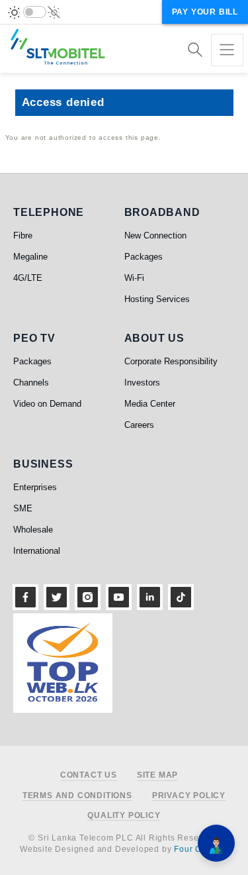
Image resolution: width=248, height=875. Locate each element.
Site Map (157, 775)
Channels (31, 382)
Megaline (30, 257)
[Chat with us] (216, 843)
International (36, 551)
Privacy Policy (189, 796)
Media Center (149, 404)
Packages (143, 257)
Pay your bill (205, 12)
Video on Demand (47, 404)
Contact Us (88, 775)
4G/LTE (27, 278)
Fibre (22, 235)
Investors (142, 382)
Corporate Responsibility (171, 361)
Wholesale (33, 530)
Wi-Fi (134, 278)
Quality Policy (123, 815)
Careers (139, 425)
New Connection (155, 235)
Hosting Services (157, 299)
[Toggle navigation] (227, 50)
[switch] (34, 12)
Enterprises (35, 487)
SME (22, 508)
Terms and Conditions (77, 796)
